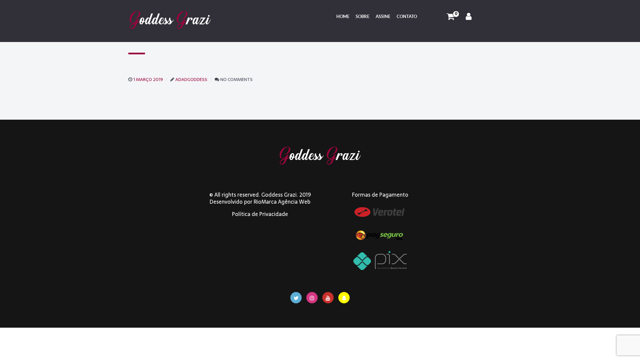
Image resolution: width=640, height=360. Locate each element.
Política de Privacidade (260, 214)
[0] (450, 16)
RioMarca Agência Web (282, 201)
